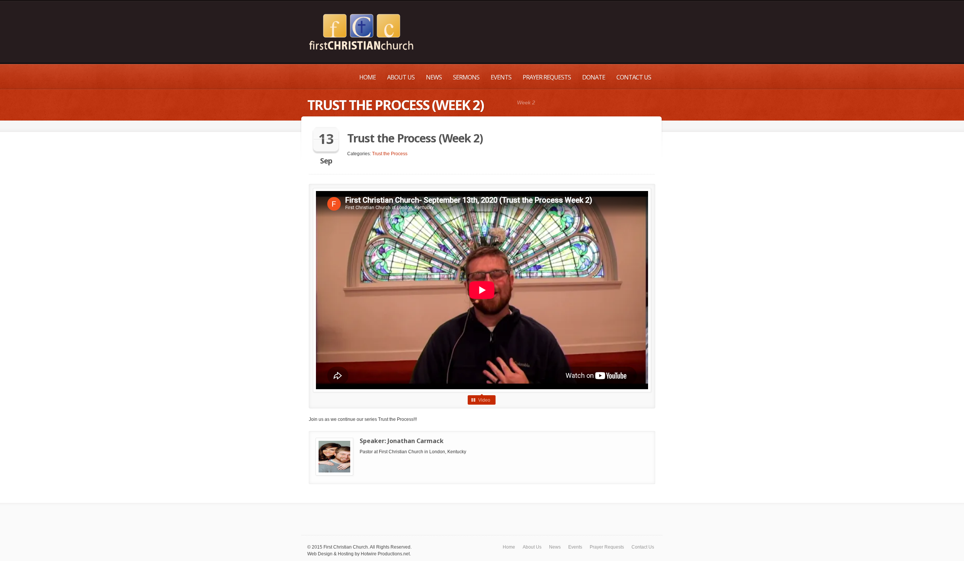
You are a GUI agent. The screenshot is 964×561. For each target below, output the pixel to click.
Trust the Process (389, 153)
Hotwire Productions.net (385, 553)
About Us (401, 77)
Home (367, 77)
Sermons (466, 77)
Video (484, 400)
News (434, 77)
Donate (593, 77)
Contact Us (633, 77)
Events (501, 77)
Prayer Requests (547, 77)
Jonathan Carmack (415, 441)
